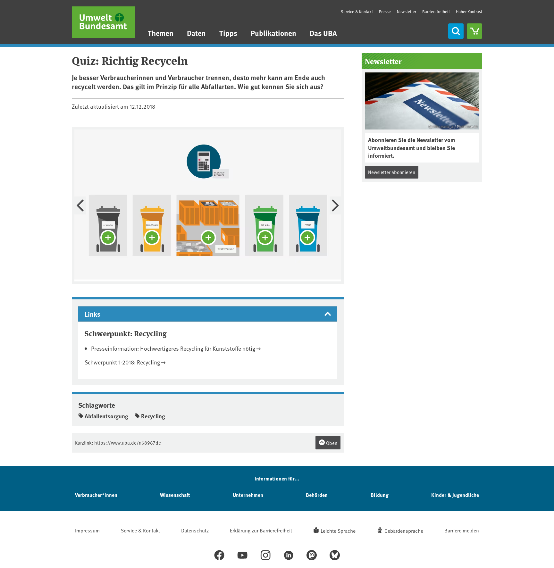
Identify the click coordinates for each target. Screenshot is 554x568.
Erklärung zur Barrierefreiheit (261, 530)
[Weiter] (335, 205)
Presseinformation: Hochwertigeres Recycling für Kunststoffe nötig (173, 348)
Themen (160, 33)
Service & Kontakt (357, 11)
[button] (207, 314)
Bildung (380, 494)
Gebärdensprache (403, 530)
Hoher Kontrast (469, 11)
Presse (385, 11)
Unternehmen (248, 494)
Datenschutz (195, 530)
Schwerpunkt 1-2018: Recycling (122, 362)
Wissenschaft (175, 494)
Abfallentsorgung (106, 416)
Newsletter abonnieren (391, 172)
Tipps (228, 33)
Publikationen (273, 33)
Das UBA (323, 33)
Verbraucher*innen (96, 494)
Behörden (317, 494)
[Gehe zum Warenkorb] (474, 31)
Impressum (87, 530)
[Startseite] (103, 22)
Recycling (153, 416)
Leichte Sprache (338, 530)
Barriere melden (461, 530)
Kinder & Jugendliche (455, 494)
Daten (196, 33)
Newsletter (406, 11)
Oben (331, 442)
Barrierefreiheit (436, 11)
